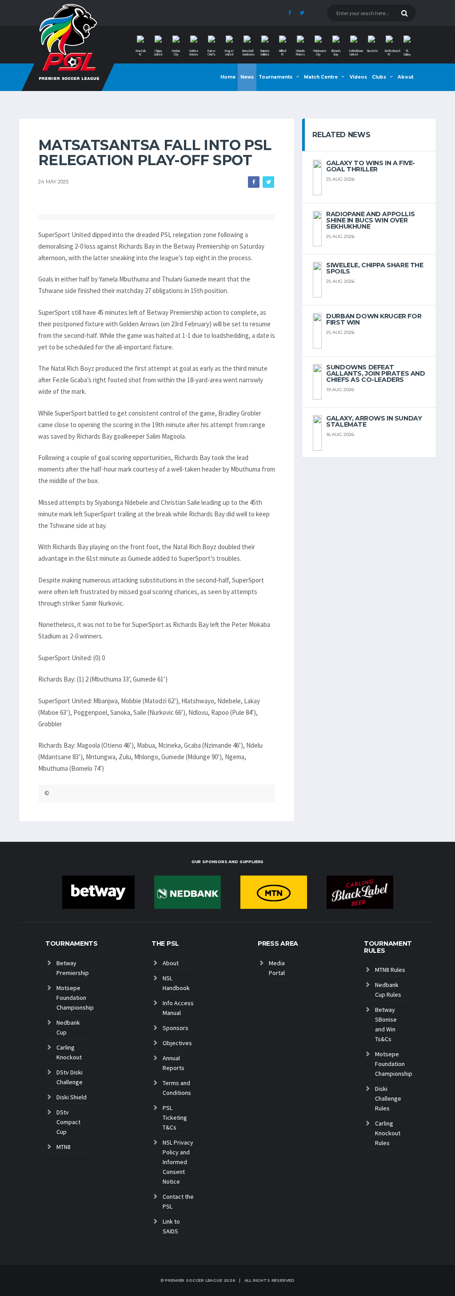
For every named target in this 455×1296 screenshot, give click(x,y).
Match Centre (321, 77)
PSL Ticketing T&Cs (175, 1117)
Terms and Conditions (177, 1088)
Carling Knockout (69, 1052)
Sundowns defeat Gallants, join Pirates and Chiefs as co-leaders (375, 373)
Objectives (177, 1043)
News (247, 77)
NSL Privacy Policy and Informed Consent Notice (178, 1161)
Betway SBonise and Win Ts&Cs (386, 1024)
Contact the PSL (178, 1201)
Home (227, 77)
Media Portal (277, 968)
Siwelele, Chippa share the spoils (374, 268)
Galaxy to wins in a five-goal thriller (370, 166)
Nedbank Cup (68, 1027)
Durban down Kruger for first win (373, 319)
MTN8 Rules (390, 970)
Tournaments (275, 77)
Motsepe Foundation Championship (72, 997)
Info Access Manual (178, 1008)
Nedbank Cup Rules (388, 990)
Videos (358, 77)
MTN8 (63, 1147)
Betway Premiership (72, 968)
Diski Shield (71, 1097)
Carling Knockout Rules (387, 1133)
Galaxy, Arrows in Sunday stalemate (374, 421)
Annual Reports (173, 1063)
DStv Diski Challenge (69, 1077)
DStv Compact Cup (68, 1122)
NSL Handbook (176, 983)
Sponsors (175, 1028)
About (405, 77)
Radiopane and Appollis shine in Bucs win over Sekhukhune (370, 220)
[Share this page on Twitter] (268, 182)
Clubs (379, 77)
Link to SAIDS (171, 1226)
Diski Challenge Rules (388, 1098)
